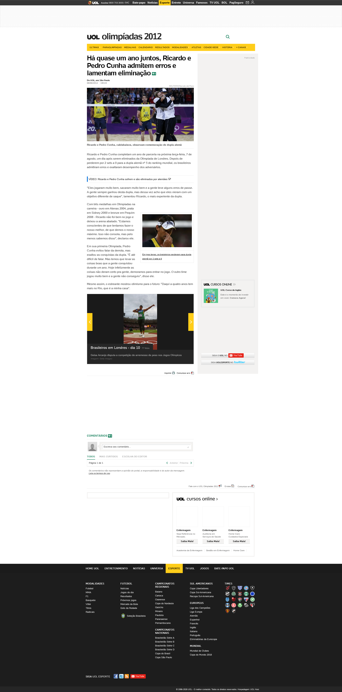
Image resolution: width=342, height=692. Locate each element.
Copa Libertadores (199, 588)
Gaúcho (159, 607)
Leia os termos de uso (99, 473)
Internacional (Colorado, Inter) (234, 605)
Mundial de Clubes (199, 650)
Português (195, 635)
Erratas (228, 486)
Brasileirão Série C (164, 645)
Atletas (196, 47)
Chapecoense (234, 594)
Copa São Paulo (163, 657)
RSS (127, 676)
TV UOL (214, 2)
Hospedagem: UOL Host (248, 689)
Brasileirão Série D (164, 649)
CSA (227, 599)
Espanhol (195, 619)
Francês (194, 623)
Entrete (176, 2)
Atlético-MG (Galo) (234, 588)
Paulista (159, 615)
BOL (224, 2)
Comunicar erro (183, 373)
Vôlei (88, 604)
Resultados (162, 47)
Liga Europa (196, 611)
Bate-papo (139, 2)
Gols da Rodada (128, 608)
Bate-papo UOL (224, 568)
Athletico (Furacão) (227, 588)
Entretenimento (116, 568)
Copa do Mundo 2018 (201, 654)
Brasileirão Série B (164, 641)
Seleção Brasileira (136, 615)
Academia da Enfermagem (189, 550)
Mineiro (159, 611)
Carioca (159, 595)
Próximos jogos (128, 600)
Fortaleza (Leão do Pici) (246, 599)
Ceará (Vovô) (227, 594)
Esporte (165, 2)
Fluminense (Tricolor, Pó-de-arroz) (240, 599)
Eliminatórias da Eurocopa (203, 639)
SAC (127, 2)
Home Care (239, 550)
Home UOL (92, 568)
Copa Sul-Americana (200, 592)
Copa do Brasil (162, 653)
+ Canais (241, 47)
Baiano (158, 591)
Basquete (90, 600)
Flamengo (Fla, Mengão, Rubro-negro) (234, 599)
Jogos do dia (127, 592)
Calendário (146, 47)
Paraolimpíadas (112, 47)
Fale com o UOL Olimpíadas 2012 (203, 486)
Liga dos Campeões (200, 607)
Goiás (252, 599)
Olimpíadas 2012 (131, 36)
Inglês (193, 627)
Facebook (116, 676)
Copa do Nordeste (164, 603)
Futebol (89, 588)
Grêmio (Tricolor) (227, 605)
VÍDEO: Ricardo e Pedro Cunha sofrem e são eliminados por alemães (128, 179)
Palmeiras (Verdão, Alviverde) (240, 605)
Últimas (94, 47)
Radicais (90, 611)
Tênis (88, 608)
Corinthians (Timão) (240, 594)
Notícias (152, 2)
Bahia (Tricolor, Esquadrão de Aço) (246, 588)
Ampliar (182, 298)
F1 (87, 596)
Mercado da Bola (129, 604)
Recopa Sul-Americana (202, 596)
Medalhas (130, 47)
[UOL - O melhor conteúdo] (92, 4)
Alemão (194, 615)
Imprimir (167, 373)
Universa (188, 2)
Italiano (193, 631)
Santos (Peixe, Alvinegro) (246, 605)
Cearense (160, 599)
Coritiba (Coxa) (246, 594)
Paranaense (161, 619)
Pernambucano (163, 623)
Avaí (240, 588)
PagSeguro (236, 2)
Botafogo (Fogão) (252, 588)
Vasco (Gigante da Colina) (234, 611)
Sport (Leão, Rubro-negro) (227, 611)
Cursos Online (221, 285)
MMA (88, 592)
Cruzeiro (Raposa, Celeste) (252, 594)
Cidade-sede (211, 47)
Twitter (121, 676)
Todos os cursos (242, 500)
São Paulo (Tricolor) (252, 605)
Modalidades (180, 47)
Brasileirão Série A (164, 637)
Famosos (202, 2)
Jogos (204, 568)
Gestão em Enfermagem (218, 550)
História (227, 47)
